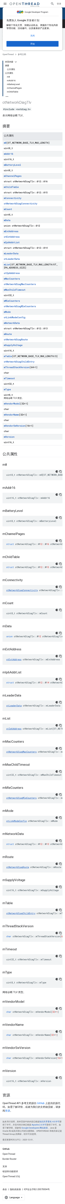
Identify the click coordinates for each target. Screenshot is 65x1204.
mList (7, 264)
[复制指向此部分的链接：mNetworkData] (27, 834)
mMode (7, 311)
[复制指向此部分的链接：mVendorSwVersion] (33, 1048)
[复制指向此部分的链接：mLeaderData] (24, 696)
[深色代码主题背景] (57, 471)
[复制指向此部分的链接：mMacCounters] (27, 742)
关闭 (32, 35)
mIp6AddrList (12, 242)
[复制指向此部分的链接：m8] (10, 465)
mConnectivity (12, 198)
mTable (8, 356)
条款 (5, 1189)
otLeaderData (12, 258)
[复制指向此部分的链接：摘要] (13, 126)
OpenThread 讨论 (11, 1176)
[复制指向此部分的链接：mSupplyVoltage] (28, 880)
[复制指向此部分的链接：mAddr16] (18, 488)
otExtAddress (12, 236)
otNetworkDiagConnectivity (20, 203)
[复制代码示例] (60, 471)
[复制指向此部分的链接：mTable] (16, 903)
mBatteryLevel (12, 164)
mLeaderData (11, 253)
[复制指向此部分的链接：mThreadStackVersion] (36, 926)
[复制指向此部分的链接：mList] (13, 719)
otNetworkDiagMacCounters (20, 284)
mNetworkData (12, 323)
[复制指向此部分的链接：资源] (13, 1095)
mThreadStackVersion (17, 367)
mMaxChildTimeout (14, 289)
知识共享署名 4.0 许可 (49, 1121)
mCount (8, 209)
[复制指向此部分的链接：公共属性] (21, 454)
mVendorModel (12, 403)
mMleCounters (12, 300)
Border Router (10, 1159)
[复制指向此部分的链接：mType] (15, 972)
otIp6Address (12, 273)
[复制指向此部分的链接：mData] (15, 626)
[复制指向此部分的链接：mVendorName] (27, 1025)
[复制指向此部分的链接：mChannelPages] (28, 534)
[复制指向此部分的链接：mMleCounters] (26, 788)
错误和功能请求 (10, 1171)
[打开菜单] (5, 3)
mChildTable (11, 187)
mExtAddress (11, 231)
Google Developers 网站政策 (34, 1128)
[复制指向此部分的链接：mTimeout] (20, 949)
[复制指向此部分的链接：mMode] (16, 811)
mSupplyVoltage (13, 345)
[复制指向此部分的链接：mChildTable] (23, 557)
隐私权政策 (15, 1189)
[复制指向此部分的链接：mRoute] (17, 857)
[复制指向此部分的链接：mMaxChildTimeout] (33, 765)
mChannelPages (12, 175)
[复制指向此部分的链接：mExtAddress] (24, 649)
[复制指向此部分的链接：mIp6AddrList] (24, 673)
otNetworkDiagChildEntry (19, 361)
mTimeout (9, 378)
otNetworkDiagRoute (16, 339)
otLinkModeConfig (14, 317)
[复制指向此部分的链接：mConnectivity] (26, 580)
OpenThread (8, 54)
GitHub (40, 1103)
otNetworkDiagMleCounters (20, 306)
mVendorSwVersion (14, 425)
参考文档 (22, 54)
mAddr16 (8, 153)
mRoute (8, 334)
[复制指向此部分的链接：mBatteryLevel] (26, 511)
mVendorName (11, 414)
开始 (32, 44)
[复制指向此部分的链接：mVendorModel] (27, 1002)
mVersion (9, 436)
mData (7, 220)
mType (7, 389)
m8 (5, 142)
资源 (7, 1110)
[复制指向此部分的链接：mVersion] (19, 1071)
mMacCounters (12, 278)
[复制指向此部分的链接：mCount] (16, 603)
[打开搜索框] (52, 4)
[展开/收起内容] (16, 62)
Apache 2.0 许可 (39, 1125)
